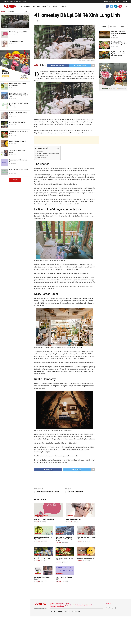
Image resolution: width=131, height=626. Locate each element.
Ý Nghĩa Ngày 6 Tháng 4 (16, 41)
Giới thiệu (6, 1)
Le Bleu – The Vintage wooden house (48, 153)
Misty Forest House (42, 155)
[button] (57, 148)
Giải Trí (54, 6)
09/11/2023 (44, 581)
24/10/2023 (65, 581)
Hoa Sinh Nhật (22, 1)
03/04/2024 (76, 521)
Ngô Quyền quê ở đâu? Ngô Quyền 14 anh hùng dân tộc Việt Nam (118, 53)
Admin (37, 521)
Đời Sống (64, 6)
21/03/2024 (44, 541)
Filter (26, 11)
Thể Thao (35, 6)
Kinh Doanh (25, 6)
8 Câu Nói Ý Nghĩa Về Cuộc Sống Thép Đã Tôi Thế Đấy (118, 33)
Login (125, 1)
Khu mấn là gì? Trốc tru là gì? (17, 122)
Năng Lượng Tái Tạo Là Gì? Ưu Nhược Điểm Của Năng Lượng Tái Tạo (18, 94)
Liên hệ (11, 1)
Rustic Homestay (42, 158)
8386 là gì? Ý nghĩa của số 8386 (18, 32)
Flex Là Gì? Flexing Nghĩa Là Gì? (17, 141)
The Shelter (40, 151)
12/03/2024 (87, 541)
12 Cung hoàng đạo (41, 515)
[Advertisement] (66, 140)
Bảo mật (16, 1)
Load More (15, 179)
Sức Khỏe (46, 6)
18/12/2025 (43, 521)
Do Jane (70, 521)
